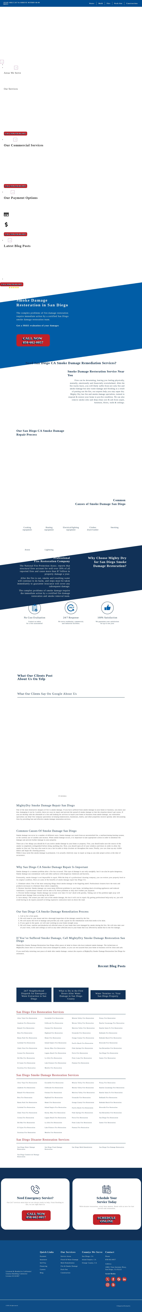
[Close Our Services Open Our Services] (16, 67)
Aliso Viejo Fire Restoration (27, 1018)
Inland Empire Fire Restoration (55, 1043)
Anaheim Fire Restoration (26, 1023)
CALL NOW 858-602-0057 (15, 133)
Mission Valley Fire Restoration (83, 1018)
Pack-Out (118, 3)
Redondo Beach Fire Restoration (110, 1038)
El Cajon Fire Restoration (26, 1063)
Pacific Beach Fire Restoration (82, 1043)
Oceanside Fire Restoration (81, 1033)
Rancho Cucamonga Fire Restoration (111, 1023)
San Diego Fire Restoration (108, 1053)
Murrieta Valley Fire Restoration (83, 1028)
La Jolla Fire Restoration (53, 1058)
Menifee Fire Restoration (53, 1068)
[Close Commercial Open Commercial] (15, 139)
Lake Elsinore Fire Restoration (55, 1063)
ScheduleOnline (107, 1219)
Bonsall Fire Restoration (25, 1028)
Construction (131, 3)
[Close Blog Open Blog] (10, 240)
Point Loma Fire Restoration (82, 1058)
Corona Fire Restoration (25, 1053)
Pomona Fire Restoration (80, 1063)
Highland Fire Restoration (54, 1033)
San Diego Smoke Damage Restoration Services (47, 1075)
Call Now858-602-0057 (36, 1215)
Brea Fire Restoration (24, 1033)
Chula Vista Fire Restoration (27, 1048)
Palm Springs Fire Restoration (82, 1048)
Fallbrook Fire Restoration (54, 1023)
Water (91, 3)
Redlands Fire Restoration (108, 1033)
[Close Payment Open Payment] (12, 192)
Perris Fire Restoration (80, 1053)
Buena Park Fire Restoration (27, 1038)
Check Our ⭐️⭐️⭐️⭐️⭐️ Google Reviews (16, 287)
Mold (100, 3)
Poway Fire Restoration (107, 1018)
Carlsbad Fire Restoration (26, 1043)
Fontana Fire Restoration (53, 1028)
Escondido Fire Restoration (54, 1018)
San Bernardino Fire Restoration (110, 1048)
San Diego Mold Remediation (82, 1147)
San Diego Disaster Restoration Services (42, 1139)
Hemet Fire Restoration (53, 1038)
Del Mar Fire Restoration (26, 1058)
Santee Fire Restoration (107, 1058)
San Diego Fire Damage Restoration (111, 1147)
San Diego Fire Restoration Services (40, 1012)
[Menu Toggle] (2, 61)
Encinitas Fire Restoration (26, 1068)
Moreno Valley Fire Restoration (83, 1023)
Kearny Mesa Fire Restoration (55, 1048)
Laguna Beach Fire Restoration (55, 1053)
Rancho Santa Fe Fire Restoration (111, 1028)
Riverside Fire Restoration (108, 1043)
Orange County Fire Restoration (83, 1038)
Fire (108, 3)
